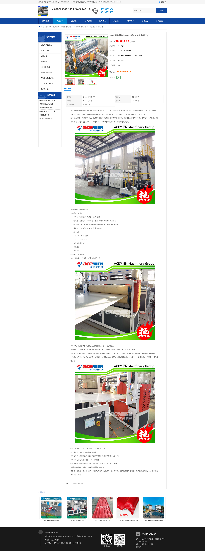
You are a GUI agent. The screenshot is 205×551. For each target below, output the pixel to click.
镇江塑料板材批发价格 (47, 100)
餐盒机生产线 (45, 51)
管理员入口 (71, 543)
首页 (49, 27)
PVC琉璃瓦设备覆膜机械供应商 (153, 520)
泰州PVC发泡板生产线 (47, 111)
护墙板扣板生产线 (47, 78)
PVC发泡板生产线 (47, 83)
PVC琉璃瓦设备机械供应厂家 (102, 520)
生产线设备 (45, 89)
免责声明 (64, 543)
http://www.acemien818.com (74, 484)
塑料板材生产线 (66, 27)
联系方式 (159, 21)
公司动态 (102, 21)
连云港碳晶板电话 (46, 118)
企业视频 (74, 21)
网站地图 (78, 543)
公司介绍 (88, 21)
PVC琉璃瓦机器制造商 (51, 520)
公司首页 (45, 21)
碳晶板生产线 (44, 115)
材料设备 (44, 56)
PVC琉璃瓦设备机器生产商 (128, 520)
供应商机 (59, 21)
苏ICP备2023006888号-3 (66, 536)
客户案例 (130, 21)
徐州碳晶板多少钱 (46, 107)
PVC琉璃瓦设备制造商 (77, 520)
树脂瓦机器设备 (46, 45)
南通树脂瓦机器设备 (47, 104)
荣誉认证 (145, 21)
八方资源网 (56, 543)
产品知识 (116, 21)
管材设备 (44, 61)
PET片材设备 (45, 67)
